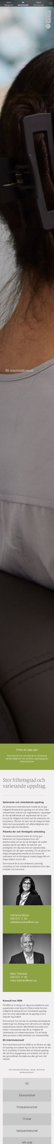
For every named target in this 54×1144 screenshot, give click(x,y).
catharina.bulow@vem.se (24, 922)
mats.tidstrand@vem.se (23, 981)
